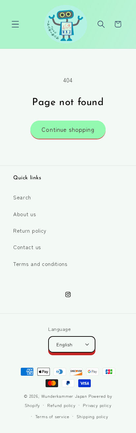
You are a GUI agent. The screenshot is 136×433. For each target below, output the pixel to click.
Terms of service (52, 416)
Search (22, 197)
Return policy (30, 230)
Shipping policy (92, 416)
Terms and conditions (40, 264)
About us (24, 214)
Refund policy (61, 405)
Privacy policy (97, 405)
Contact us (27, 247)
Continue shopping (68, 129)
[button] (15, 24)
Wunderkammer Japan (64, 396)
